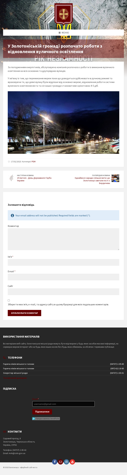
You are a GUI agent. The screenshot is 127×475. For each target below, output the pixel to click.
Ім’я (10, 256)
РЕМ (33, 161)
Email (11, 271)
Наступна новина (25, 175)
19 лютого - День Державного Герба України (34, 179)
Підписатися (42, 411)
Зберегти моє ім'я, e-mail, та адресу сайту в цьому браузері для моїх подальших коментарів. (58, 304)
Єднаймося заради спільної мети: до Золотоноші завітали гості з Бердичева (92, 181)
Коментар (13, 225)
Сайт (10, 286)
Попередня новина (101, 175)
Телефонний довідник (15, 377)
